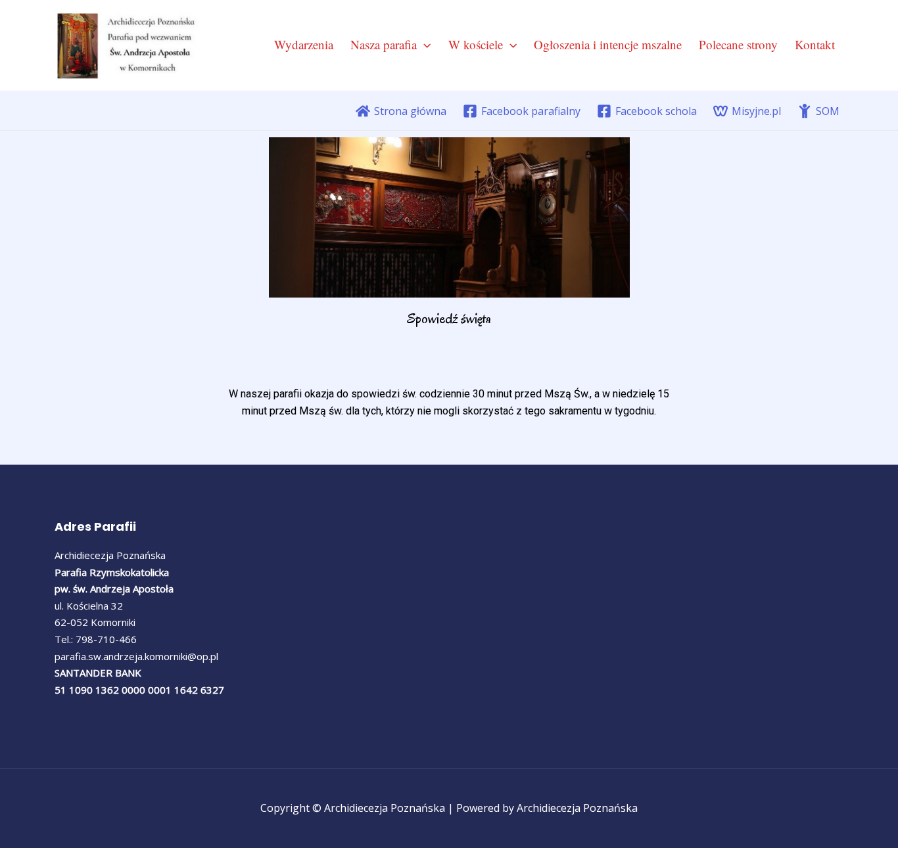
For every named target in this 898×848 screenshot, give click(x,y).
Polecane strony (738, 44)
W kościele (475, 44)
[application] (424, 44)
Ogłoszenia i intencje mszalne (608, 44)
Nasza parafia (383, 44)
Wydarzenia (303, 44)
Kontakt (815, 44)
